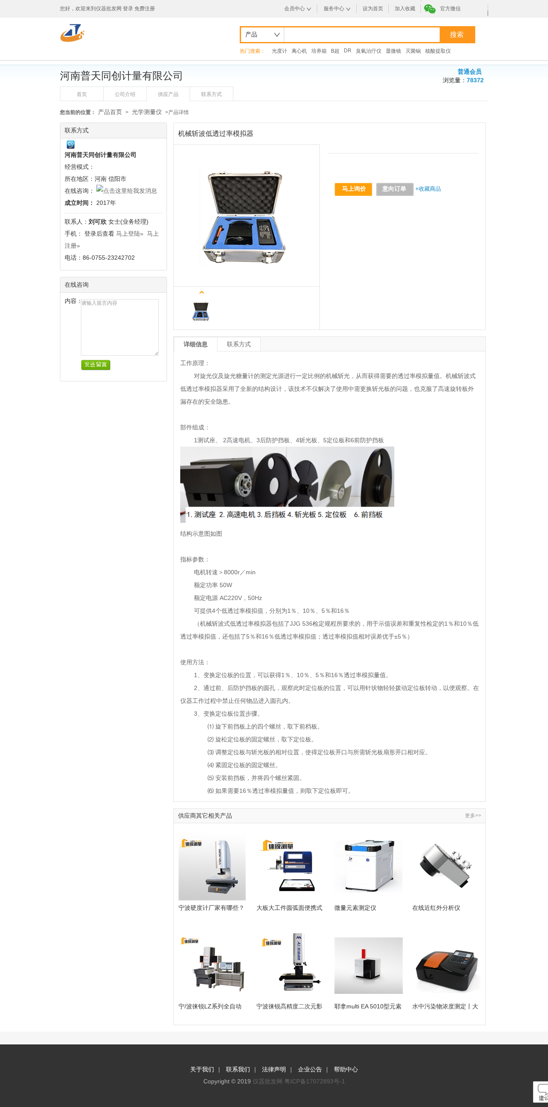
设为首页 (373, 9)
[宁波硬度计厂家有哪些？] (213, 866)
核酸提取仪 (438, 51)
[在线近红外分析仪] (446, 866)
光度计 (279, 51)
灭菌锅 (413, 51)
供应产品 (168, 94)
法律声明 (274, 1069)
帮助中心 (346, 1069)
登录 (128, 9)
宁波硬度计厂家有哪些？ (211, 907)
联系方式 (211, 94)
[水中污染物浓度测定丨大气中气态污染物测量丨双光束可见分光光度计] (446, 964)
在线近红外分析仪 (436, 907)
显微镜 (393, 51)
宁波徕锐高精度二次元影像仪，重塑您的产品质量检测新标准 (289, 1006)
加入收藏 (405, 9)
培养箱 (319, 51)
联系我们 (238, 1069)
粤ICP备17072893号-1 (314, 1081)
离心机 (299, 51)
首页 (82, 94)
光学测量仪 (147, 111)
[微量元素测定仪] (368, 866)
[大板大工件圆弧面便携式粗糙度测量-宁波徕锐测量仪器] (290, 866)
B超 (335, 51)
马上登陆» (129, 233)
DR (347, 51)
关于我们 (202, 1069)
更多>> (473, 816)
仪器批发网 (268, 1081)
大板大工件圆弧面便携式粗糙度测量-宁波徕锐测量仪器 (290, 908)
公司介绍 (125, 94)
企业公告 (310, 1069)
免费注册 (144, 9)
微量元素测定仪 (355, 907)
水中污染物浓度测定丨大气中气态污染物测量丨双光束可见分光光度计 (445, 1006)
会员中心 (294, 9)
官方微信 (450, 9)
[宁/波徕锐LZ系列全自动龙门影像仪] (213, 964)
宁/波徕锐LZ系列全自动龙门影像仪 (210, 1006)
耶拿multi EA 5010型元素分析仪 (368, 1006)
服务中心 (334, 9)
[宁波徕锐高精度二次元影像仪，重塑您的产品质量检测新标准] (290, 964)
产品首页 (110, 111)
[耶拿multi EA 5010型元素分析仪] (368, 964)
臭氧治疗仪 (368, 51)
